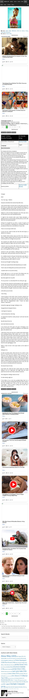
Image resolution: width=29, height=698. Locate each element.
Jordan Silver (19, 669)
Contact (9, 4)
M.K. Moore (17, 676)
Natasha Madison (20, 678)
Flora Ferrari (10, 662)
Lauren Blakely (4, 673)
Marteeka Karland (12, 678)
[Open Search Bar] (28, 4)
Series (19, 1)
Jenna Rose (4, 667)
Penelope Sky (5, 681)
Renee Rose (19, 681)
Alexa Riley (8, 656)
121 (19, 126)
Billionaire (14, 30)
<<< (2, 126)
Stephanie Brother (19, 687)
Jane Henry (12, 664)
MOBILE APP (6, 1)
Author (11, 1)
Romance (8, 32)
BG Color (9, 132)
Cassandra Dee (11, 658)
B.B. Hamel (19, 656)
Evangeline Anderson (9, 660)
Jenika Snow (21, 665)
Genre (15, 1)
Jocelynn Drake (8, 669)
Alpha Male (8, 30)
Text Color (3, 132)
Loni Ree (22, 673)
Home (1, 1)
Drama (23, 30)
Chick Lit (19, 30)
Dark (22, 1)
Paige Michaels (23, 680)
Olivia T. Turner (14, 680)
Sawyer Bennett (9, 687)
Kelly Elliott (9, 671)
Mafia (1, 4)
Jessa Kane (11, 667)
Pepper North (12, 681)
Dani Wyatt (18, 658)
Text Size (14, 132)
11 (12, 126)
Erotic (5, 4)
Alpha (25, 1)
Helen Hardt (18, 662)
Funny (26, 30)
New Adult (3, 32)
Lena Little (13, 673)
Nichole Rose (5, 680)
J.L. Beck (6, 664)
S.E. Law (8, 684)
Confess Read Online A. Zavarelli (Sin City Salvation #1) (13, 627)
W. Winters (8, 689)
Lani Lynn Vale (19, 671)
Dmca (13, 4)
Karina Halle (9, 33)
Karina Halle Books (23, 185)
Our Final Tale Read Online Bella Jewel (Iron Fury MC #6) (13, 626)
